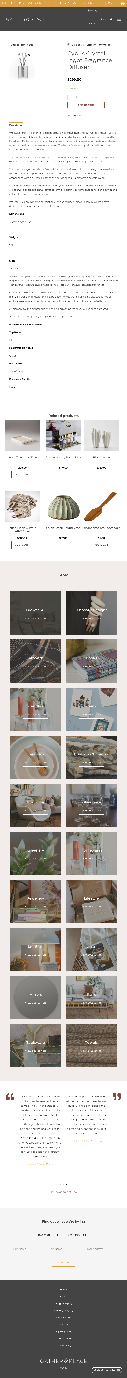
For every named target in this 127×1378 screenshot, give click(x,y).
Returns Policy (63, 1338)
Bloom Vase (101, 457)
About (63, 1296)
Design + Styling (63, 1303)
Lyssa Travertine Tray (22, 457)
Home (63, 1289)
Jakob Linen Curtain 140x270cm (22, 529)
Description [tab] (16, 125)
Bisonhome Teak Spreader (101, 528)
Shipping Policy (63, 1331)
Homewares (26, 44)
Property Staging (63, 1310)
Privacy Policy (63, 1345)
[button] (60, 1184)
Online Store (63, 1317)
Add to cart (86, 105)
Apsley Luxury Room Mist (63, 457)
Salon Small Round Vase (63, 528)
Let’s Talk (63, 1324)
